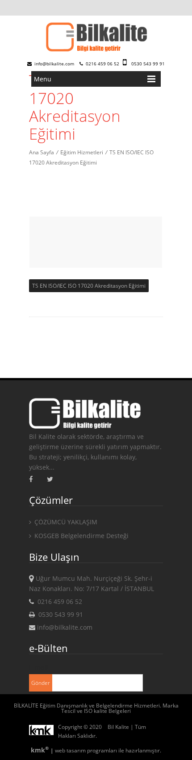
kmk (40, 750)
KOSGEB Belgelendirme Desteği (81, 535)
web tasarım (70, 750)
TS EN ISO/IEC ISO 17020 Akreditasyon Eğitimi (89, 286)
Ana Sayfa (41, 152)
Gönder (40, 683)
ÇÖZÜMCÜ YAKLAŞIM (65, 522)
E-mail (38, 667)
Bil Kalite (118, 727)
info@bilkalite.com (53, 63)
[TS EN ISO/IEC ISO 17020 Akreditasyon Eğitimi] (96, 38)
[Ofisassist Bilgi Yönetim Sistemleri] (43, 731)
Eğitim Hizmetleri (81, 152)
